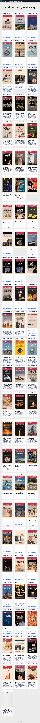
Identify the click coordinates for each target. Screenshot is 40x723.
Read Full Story (6, 37)
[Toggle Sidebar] (1, 1)
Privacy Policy (20, 721)
